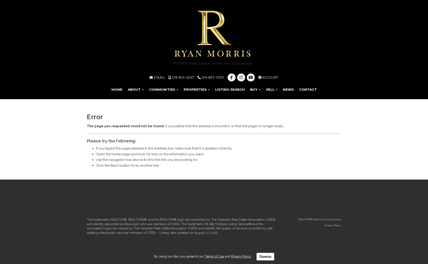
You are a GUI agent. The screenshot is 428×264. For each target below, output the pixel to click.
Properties (196, 89)
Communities (162, 89)
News (288, 89)
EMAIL (159, 78)
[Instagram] (241, 77)
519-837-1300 (212, 78)
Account (269, 77)
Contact (308, 89)
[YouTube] (251, 77)
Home (116, 89)
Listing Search (230, 89)
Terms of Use (214, 256)
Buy (254, 89)
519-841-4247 (182, 78)
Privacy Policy (333, 225)
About (135, 89)
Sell (270, 89)
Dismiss (265, 256)
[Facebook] (232, 77)
